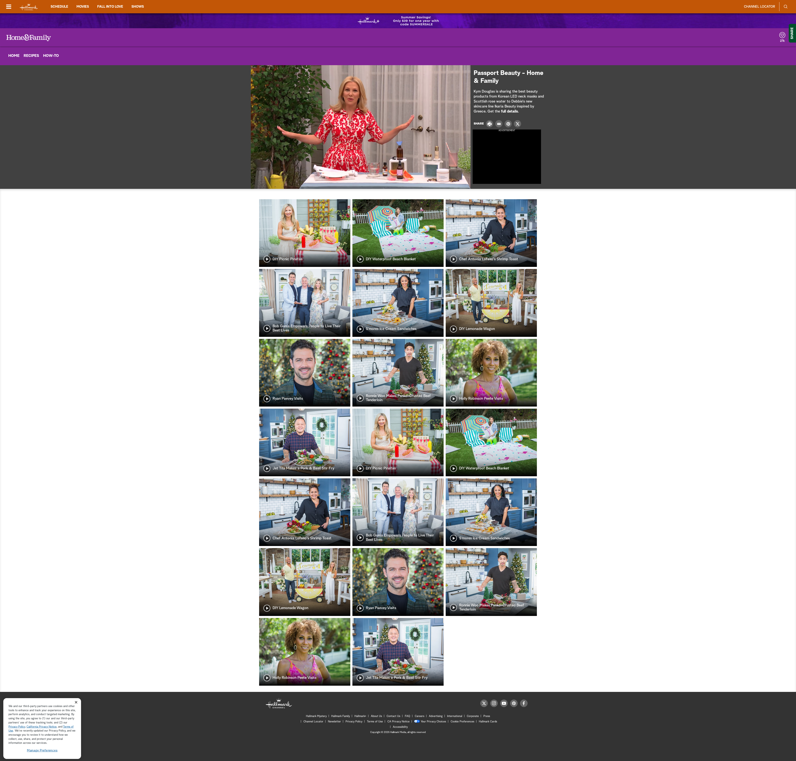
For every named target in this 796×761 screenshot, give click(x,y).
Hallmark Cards (488, 721)
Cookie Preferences (462, 721)
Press (486, 716)
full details (509, 111)
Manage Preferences (42, 750)
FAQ (407, 716)
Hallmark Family (340, 716)
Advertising (436, 716)
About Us (376, 716)
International (454, 716)
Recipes (31, 56)
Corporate (473, 716)
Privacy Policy (354, 721)
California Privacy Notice (42, 727)
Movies (82, 6)
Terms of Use (375, 721)
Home (13, 56)
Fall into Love (110, 6)
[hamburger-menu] (8, 6)
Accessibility (400, 727)
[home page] (28, 6)
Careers (419, 716)
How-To (51, 56)
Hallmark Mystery (316, 716)
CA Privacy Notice (398, 721)
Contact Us (393, 716)
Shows (137, 6)
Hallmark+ (360, 716)
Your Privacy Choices (433, 721)
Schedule (59, 6)
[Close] (76, 702)
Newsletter (334, 721)
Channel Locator (759, 6)
